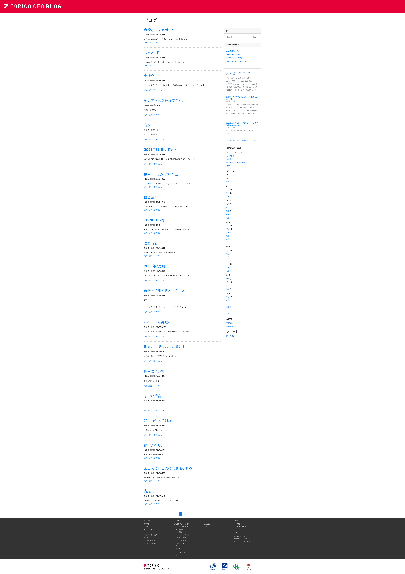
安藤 (228, 323)
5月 (227, 182)
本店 (182, 524)
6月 (227, 214)
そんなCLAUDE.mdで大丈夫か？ (239, 73)
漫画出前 (150, 243)
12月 (228, 189)
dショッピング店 (181, 540)
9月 (227, 208)
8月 (227, 193)
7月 (227, 211)
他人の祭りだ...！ (157, 445)
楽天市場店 (179, 532)
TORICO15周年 (155, 220)
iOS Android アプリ (182, 526)
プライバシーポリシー (151, 540)
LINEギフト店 (180, 543)
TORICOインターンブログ (236, 61)
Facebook (179, 548)
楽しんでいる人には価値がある (168, 468)
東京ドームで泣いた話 (161, 174)
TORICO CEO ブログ (234, 54)
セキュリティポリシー (151, 543)
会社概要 (146, 526)
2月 (227, 242)
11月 (228, 178)
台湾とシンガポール (159, 30)
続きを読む (148, 42)
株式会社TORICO (232, 51)
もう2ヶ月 (152, 53)
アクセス (146, 537)
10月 (228, 229)
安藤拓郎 (153, 34)
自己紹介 (150, 197)
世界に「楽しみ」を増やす (164, 347)
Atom (233, 336)
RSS (228, 336)
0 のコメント (159, 42)
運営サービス (148, 529)
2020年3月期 (154, 266)
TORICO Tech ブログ (234, 58)
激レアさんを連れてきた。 (164, 100)
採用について (154, 371)
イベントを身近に (158, 322)
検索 (255, 37)
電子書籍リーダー (181, 529)
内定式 (149, 491)
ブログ (146, 532)
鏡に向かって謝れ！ (159, 420)
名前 (147, 125)
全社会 (149, 76)
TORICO (152, 569)
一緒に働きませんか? (150, 535)
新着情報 (146, 524)
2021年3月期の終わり (161, 150)
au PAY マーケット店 (182, 537)
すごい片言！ (154, 396)
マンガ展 (147, 184)
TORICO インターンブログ (242, 541)
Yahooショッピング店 (183, 535)
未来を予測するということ (164, 291)
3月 (227, 196)
